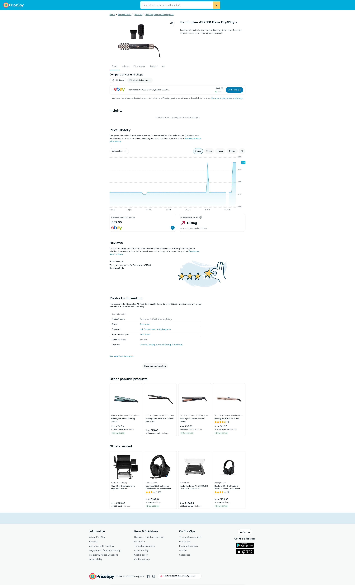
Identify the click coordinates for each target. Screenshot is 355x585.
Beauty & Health (124, 15)
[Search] (216, 5)
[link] (126, 409)
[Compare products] (172, 23)
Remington (144, 324)
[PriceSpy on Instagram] (153, 576)
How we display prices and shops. (227, 98)
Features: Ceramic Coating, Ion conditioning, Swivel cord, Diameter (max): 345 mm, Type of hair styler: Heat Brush (211, 31)
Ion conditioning (163, 344)
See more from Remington (122, 356)
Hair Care (138, 15)
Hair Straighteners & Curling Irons (159, 15)
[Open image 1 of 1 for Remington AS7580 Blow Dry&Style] (139, 41)
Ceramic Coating (147, 344)
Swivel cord (177, 344)
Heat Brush (145, 334)
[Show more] (112, 90)
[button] (118, 80)
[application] (177, 184)
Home (112, 15)
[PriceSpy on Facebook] (148, 576)
